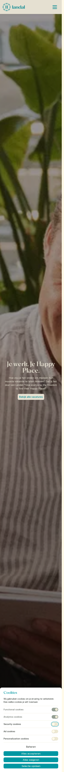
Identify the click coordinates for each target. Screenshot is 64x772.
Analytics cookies (13, 717)
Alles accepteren (30, 753)
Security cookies (12, 724)
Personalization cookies (16, 739)
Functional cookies (14, 710)
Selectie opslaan (31, 766)
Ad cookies (9, 731)
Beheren (31, 746)
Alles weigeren (31, 759)
